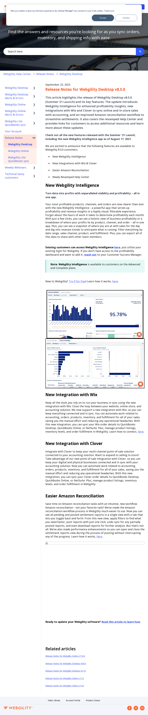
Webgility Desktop (71, 74)
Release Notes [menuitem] (14, 137)
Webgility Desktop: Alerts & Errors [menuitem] (17, 96)
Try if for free (77, 281)
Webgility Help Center (17, 74)
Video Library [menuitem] (54, 700)
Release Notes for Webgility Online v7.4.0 (64, 685)
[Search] (140, 51)
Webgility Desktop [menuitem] (16, 87)
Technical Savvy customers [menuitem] (14, 175)
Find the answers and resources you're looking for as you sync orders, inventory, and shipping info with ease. (74, 34)
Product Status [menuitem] (93, 700)
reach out (90, 254)
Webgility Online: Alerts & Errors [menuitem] (15, 112)
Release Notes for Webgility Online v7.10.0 (65, 656)
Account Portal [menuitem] (73, 700)
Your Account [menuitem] (13, 131)
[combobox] (69, 51)
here (117, 247)
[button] (34, 88)
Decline (126, 18)
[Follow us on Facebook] (129, 708)
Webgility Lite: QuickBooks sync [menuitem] (15, 123)
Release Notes (45, 74)
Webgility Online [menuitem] (15, 104)
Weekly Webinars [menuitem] (15, 167)
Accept (103, 18)
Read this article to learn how (120, 621)
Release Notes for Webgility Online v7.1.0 (64, 678)
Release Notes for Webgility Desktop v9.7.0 (65, 670)
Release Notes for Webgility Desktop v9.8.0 (65, 663)
